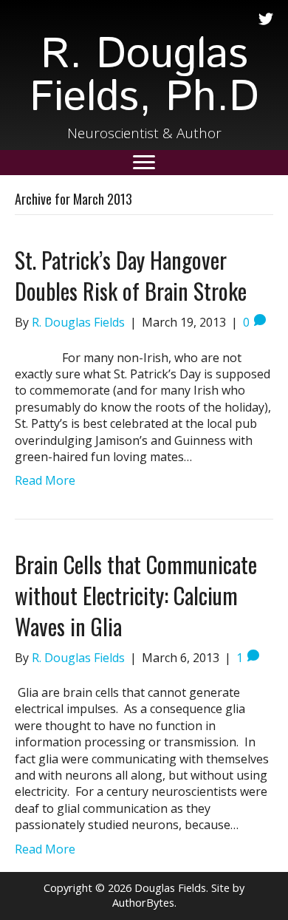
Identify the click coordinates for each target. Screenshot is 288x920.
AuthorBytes (143, 903)
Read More (45, 480)
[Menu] (144, 162)
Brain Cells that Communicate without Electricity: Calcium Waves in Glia (136, 595)
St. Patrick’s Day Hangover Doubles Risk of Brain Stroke (131, 275)
